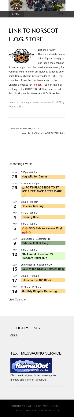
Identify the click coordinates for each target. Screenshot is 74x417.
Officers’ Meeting (33, 206)
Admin (13, 334)
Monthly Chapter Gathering (39, 291)
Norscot (36, 84)
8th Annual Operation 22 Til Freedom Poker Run (39, 256)
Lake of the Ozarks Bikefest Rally (43, 269)
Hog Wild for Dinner (34, 176)
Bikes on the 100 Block (36, 280)
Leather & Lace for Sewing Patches (43, 133)
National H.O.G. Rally (35, 243)
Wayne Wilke (16, 106)
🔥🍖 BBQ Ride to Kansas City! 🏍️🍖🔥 (42, 230)
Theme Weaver (49, 410)
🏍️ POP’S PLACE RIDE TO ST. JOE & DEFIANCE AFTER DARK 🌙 (42, 191)
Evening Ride (30, 217)
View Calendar (17, 299)
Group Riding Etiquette (24, 128)
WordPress (51, 406)
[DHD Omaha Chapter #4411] (37, 5)
